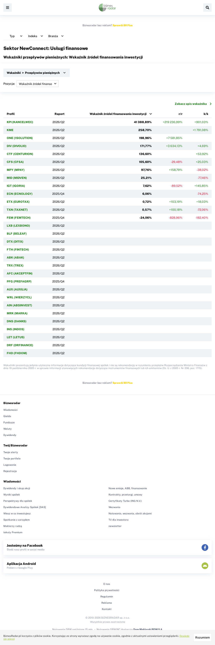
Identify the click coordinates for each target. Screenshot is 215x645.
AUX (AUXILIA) (17, 289)
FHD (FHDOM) (17, 353)
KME (10, 130)
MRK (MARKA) (17, 313)
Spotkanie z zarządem (16, 519)
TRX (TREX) (15, 265)
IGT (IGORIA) (16, 185)
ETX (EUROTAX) (18, 201)
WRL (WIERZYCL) (19, 297)
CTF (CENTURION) (20, 154)
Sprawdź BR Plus (122, 25)
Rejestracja (10, 471)
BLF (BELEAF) (17, 233)
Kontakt (106, 609)
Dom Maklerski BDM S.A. (148, 629)
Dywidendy (9, 435)
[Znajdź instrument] (207, 7)
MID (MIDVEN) (17, 177)
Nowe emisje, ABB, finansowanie (128, 488)
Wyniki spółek (11, 494)
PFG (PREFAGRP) (19, 281)
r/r (180, 114)
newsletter (115, 526)
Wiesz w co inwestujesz (17, 513)
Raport (59, 114)
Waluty (7, 428)
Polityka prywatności (106, 590)
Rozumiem (202, 637)
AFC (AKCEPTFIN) (20, 273)
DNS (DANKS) (16, 321)
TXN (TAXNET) (17, 209)
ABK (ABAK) (15, 257)
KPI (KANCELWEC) (20, 122)
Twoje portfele (12, 458)
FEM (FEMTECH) (19, 217)
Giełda (7, 416)
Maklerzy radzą (12, 526)
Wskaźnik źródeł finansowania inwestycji (118, 114)
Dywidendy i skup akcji (16, 488)
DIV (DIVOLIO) (16, 146)
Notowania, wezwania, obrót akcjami (130, 513)
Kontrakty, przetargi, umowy (125, 494)
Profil (11, 114)
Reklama (106, 602)
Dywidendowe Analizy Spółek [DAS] (24, 507)
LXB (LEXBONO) (18, 225)
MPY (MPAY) (16, 170)
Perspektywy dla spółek (17, 500)
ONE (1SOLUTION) (20, 138)
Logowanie (9, 464)
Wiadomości (10, 409)
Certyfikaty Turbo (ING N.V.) (125, 500)
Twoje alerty (10, 452)
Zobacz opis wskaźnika (191, 103)
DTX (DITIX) (15, 241)
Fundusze (9, 422)
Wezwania (114, 507)
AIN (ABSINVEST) (19, 305)
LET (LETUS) (16, 337)
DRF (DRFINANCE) (20, 345)
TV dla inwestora (118, 519)
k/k (206, 114)
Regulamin (106, 596)
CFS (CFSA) (15, 162)
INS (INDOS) (15, 329)
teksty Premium (12, 532)
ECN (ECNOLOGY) (20, 193)
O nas (106, 584)
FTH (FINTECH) (18, 249)
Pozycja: (9, 83)
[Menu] (7, 7)
